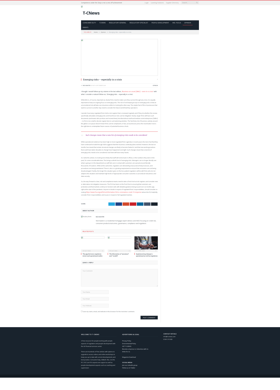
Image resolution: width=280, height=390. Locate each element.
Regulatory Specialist (139, 23)
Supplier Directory (172, 3)
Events (85, 27)
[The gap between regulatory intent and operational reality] (92, 243)
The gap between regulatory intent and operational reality (92, 254)
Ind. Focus (176, 23)
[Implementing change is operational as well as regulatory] (146, 243)
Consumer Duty (89, 23)
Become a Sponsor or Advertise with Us (135, 349)
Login (147, 3)
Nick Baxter (86, 85)
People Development (160, 23)
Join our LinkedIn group (129, 365)
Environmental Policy (129, 343)
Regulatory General (117, 23)
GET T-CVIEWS (126, 346)
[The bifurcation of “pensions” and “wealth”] (119, 243)
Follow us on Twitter (128, 367)
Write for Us (126, 351)
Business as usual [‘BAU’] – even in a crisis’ (136, 91)
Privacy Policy (126, 340)
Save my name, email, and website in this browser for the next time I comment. (109, 311)
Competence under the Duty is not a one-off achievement (101, 3)
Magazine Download (129, 357)
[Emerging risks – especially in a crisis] (119, 57)
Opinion (187, 23)
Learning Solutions (157, 3)
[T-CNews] (90, 12)
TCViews (102, 23)
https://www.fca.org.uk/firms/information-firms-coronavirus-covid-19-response (112, 192)
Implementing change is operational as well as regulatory (147, 254)
